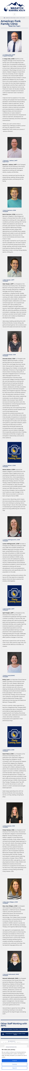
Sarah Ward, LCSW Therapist (8, 750)
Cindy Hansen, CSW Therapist (9, 826)
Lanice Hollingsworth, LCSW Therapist (11, 540)
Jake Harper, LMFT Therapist (8, 280)
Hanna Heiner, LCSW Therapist (9, 466)
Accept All (14, 1060)
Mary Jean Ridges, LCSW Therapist (10, 902)
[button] (14, 14)
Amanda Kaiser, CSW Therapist (9, 355)
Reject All (14, 1068)
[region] (14, 1059)
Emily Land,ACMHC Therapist (9, 676)
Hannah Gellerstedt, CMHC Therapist (11, 975)
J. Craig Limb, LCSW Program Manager (9, 55)
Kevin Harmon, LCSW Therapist (9, 211)
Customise (14, 1064)
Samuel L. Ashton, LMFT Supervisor (10, 161)
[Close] (27, 1048)
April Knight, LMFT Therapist (8, 609)
